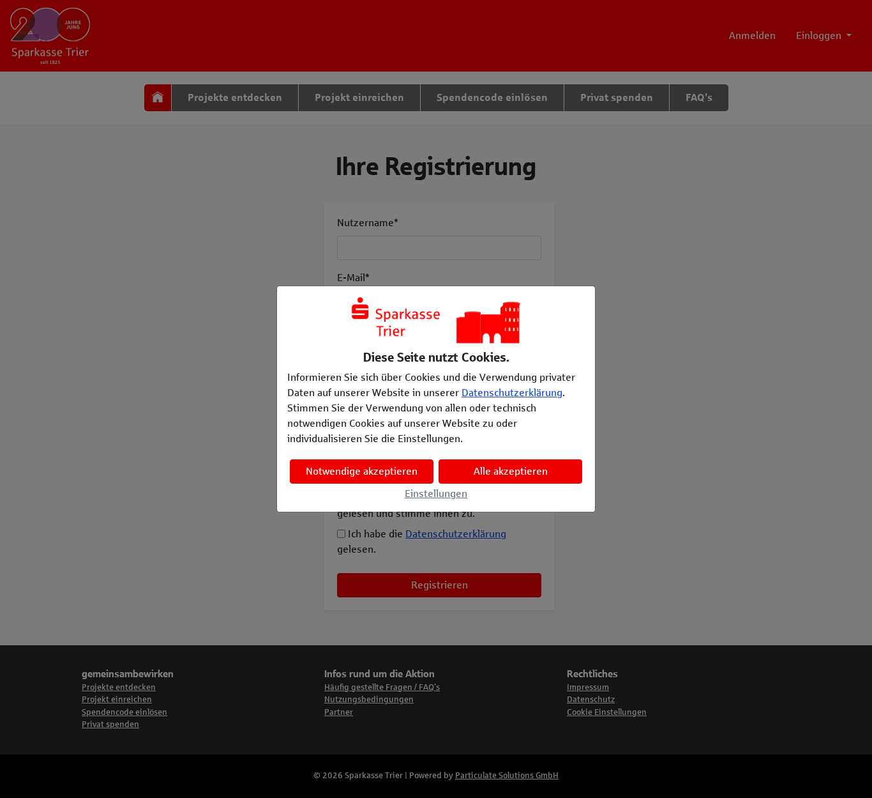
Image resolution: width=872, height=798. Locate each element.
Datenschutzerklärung (512, 392)
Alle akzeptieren (511, 471)
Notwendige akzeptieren (361, 471)
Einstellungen (436, 493)
